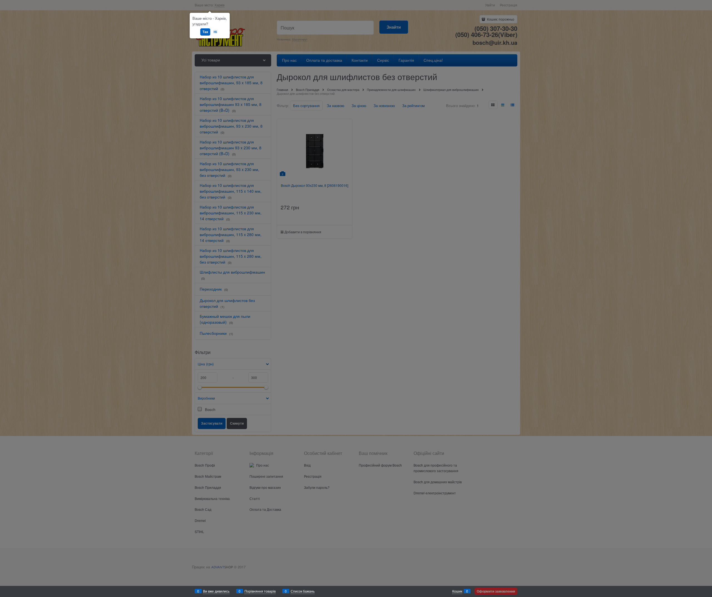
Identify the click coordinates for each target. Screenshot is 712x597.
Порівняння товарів (260, 591)
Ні (215, 31)
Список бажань (303, 591)
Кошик (457, 591)
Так (205, 31)
